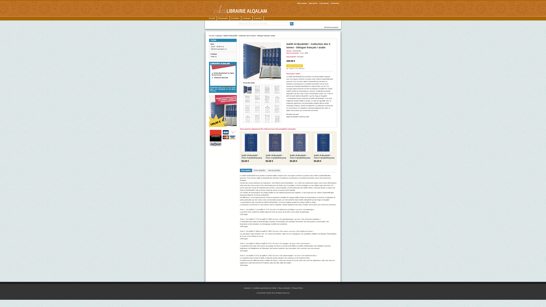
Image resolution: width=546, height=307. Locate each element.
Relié (212, 56)
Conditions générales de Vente (264, 288)
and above (218, 49)
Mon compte (302, 3)
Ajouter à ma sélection (297, 68)
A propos (247, 288)
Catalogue (218, 36)
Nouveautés (223, 18)
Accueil (212, 18)
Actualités (235, 18)
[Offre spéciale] (223, 96)
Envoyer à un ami (292, 114)
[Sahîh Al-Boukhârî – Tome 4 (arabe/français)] (323, 143)
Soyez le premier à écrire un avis (297, 117)
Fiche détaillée (259, 170)
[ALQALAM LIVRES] (245, 9)
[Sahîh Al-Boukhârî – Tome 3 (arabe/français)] (299, 143)
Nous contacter (284, 288)
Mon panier (313, 3)
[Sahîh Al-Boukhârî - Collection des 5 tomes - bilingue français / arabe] (262, 43)
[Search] (291, 23)
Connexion (335, 3)
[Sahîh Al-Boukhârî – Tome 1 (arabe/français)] (275, 143)
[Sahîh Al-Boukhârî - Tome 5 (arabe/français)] (251, 143)
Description (246, 170)
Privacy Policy (297, 288)
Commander (324, 3)
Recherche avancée (331, 27)
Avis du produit (274, 170)
